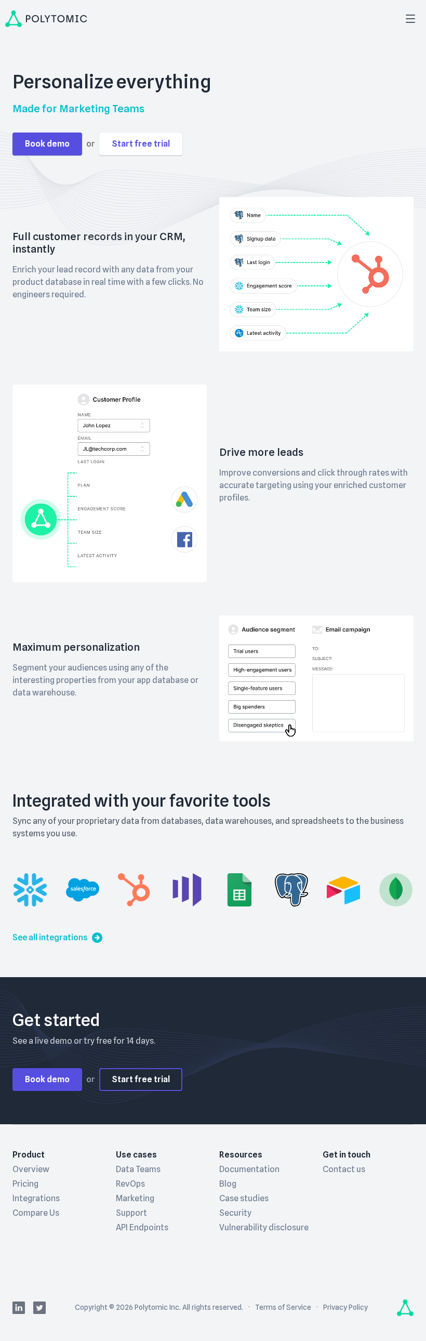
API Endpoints (142, 1227)
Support (131, 1213)
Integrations (36, 1198)
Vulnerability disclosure (264, 1227)
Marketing (135, 1198)
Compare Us (35, 1213)
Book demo (47, 144)
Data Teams (138, 1169)
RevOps (130, 1184)
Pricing (25, 1184)
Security (235, 1213)
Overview (30, 1169)
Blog (227, 1184)
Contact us (344, 1169)
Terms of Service (283, 1307)
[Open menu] (410, 18)
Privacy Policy (345, 1307)
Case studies (244, 1198)
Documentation (249, 1169)
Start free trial (141, 144)
